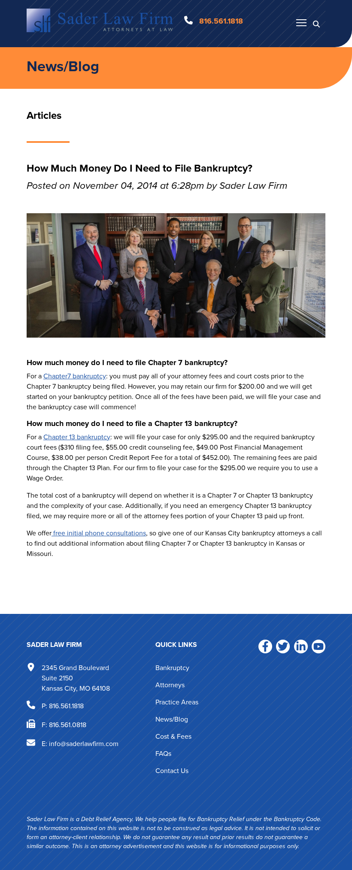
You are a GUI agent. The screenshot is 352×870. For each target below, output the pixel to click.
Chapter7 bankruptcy (74, 376)
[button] (316, 23)
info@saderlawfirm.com (83, 743)
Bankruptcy (172, 668)
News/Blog (63, 66)
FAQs (163, 753)
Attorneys (170, 685)
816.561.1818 (66, 705)
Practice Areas (176, 702)
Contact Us (171, 771)
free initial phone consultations (99, 533)
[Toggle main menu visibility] (301, 22)
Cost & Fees (173, 736)
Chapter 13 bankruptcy (76, 437)
